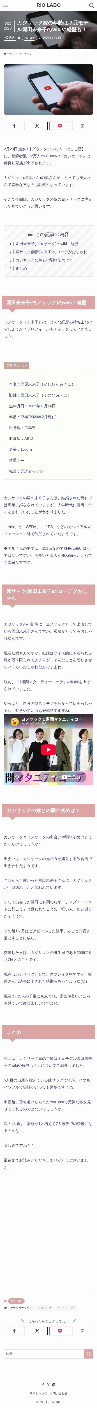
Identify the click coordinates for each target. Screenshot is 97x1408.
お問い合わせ (58, 1393)
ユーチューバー (66, 1308)
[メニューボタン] (5, 5)
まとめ (21, 268)
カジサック (44, 1308)
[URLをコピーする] (82, 126)
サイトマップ (38, 1393)
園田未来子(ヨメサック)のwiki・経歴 (47, 243)
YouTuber (29, 37)
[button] (14, 126)
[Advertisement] (48, 1227)
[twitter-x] (48, 1385)
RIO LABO (49, 5)
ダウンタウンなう (21, 1308)
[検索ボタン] (91, 5)
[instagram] (54, 1385)
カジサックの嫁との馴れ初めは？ (44, 260)
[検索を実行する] (88, 1354)
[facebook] (43, 1385)
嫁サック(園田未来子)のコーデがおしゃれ (51, 252)
